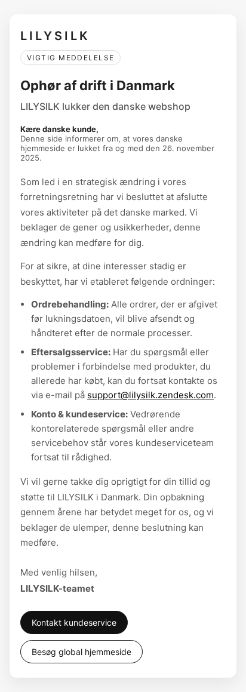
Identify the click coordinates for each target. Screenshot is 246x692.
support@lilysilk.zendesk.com (150, 395)
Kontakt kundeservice (74, 622)
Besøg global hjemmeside (81, 652)
